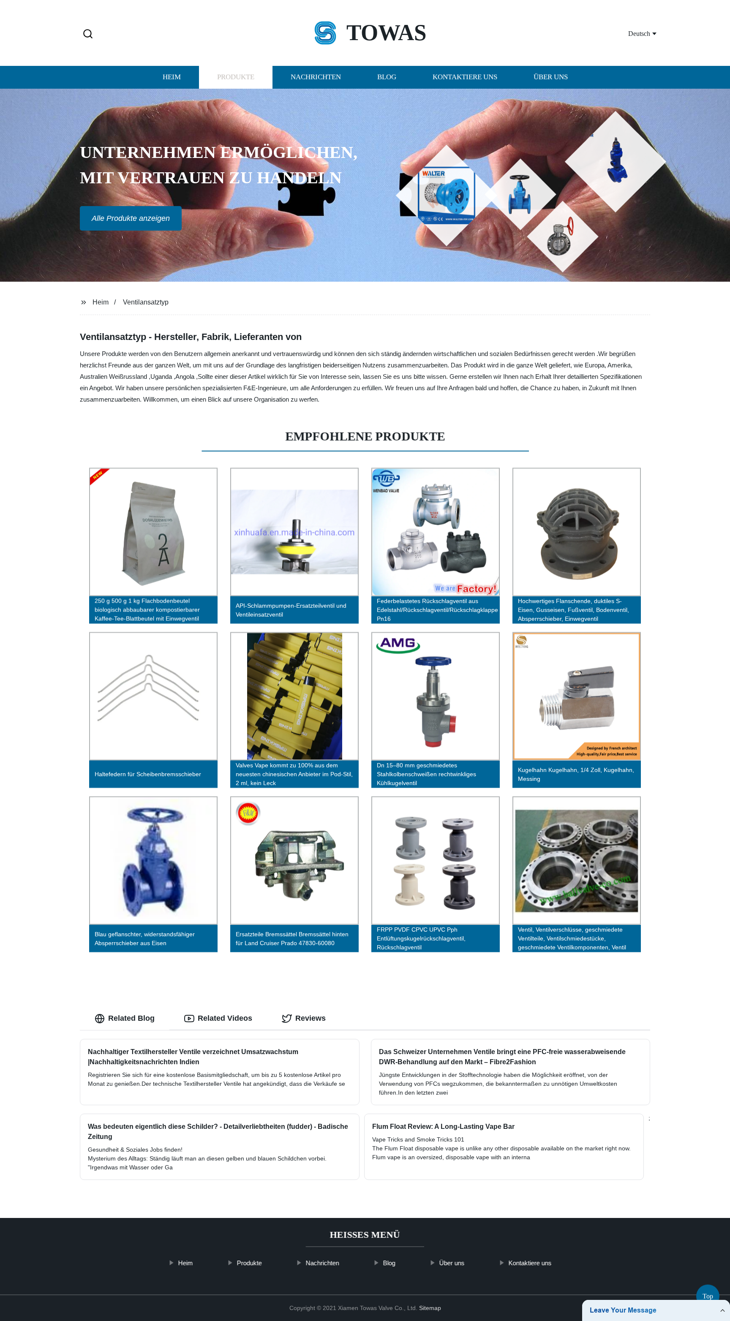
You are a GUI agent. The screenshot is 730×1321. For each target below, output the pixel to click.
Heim (172, 77)
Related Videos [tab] (225, 1018)
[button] (88, 34)
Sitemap (430, 1308)
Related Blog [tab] (131, 1018)
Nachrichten (316, 77)
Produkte (235, 77)
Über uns (551, 77)
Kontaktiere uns (465, 77)
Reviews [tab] (310, 1018)
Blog (386, 77)
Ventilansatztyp (146, 302)
